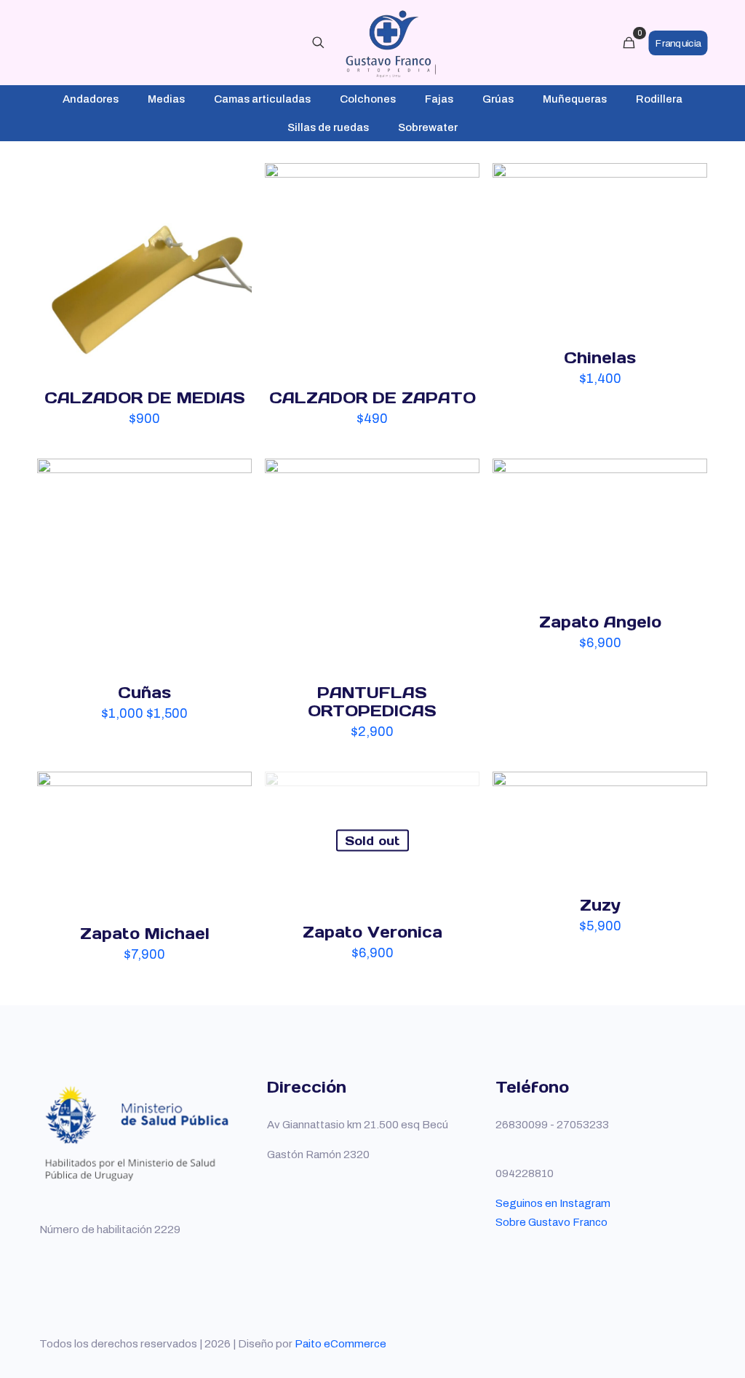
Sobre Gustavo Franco (551, 1222)
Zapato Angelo (600, 622)
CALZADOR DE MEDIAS (144, 398)
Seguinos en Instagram (552, 1203)
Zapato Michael (145, 933)
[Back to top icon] (700, 1337)
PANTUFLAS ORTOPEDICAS (372, 702)
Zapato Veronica (372, 932)
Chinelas (600, 358)
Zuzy (600, 905)
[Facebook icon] (644, 1344)
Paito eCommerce (340, 1344)
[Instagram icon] (674, 1344)
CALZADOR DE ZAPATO (372, 398)
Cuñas (144, 692)
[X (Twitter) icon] (659, 1344)
